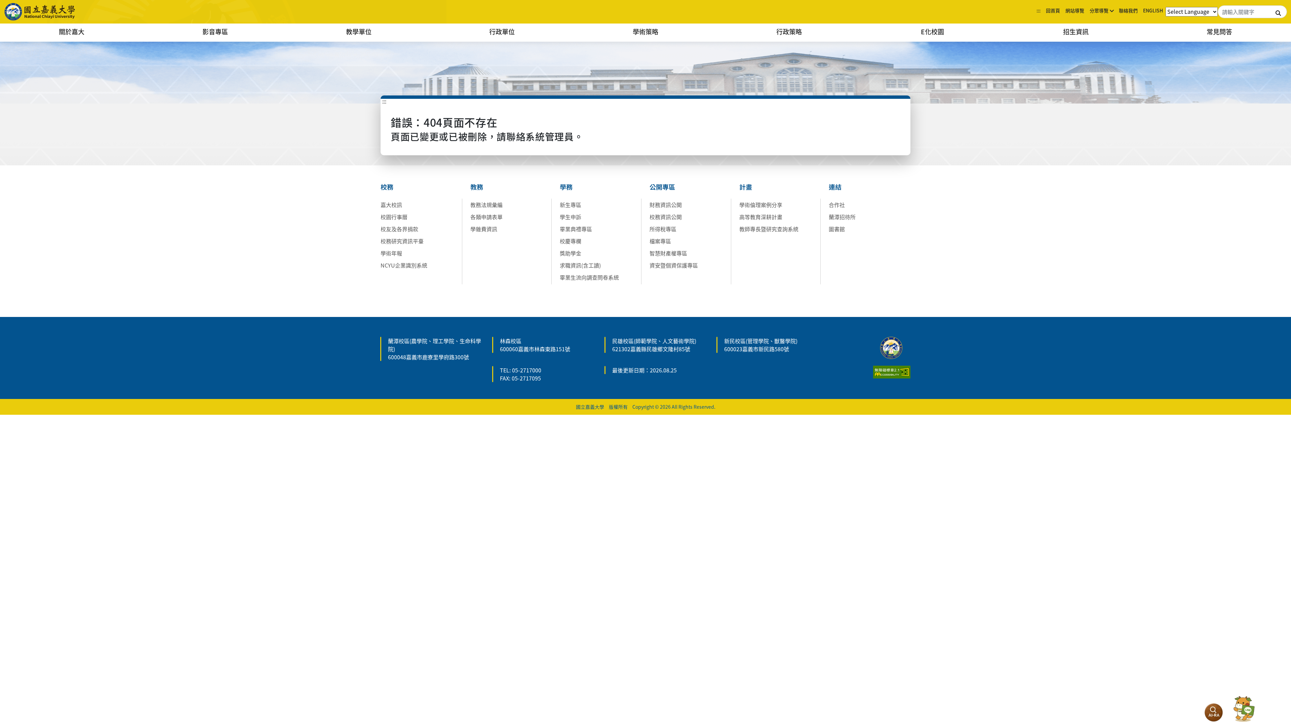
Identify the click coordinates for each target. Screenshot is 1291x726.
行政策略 (789, 31)
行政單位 (502, 31)
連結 (835, 187)
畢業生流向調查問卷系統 (589, 277)
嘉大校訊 (391, 204)
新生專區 (570, 204)
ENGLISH (1153, 10)
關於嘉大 (71, 31)
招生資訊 (1076, 31)
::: (1038, 10)
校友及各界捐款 (399, 229)
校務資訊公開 (666, 216)
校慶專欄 (570, 241)
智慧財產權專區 (668, 253)
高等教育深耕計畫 (760, 216)
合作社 (837, 204)
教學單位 (358, 31)
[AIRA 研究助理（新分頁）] (1214, 712)
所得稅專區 (663, 229)
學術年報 (391, 253)
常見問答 (1219, 31)
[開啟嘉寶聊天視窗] (1243, 709)
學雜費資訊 (483, 229)
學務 (566, 187)
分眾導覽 (1099, 10)
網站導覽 (1074, 10)
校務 (387, 187)
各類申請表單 (486, 216)
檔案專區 (660, 241)
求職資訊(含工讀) (580, 265)
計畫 (745, 187)
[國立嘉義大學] (40, 11)
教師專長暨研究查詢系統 (768, 229)
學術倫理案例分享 (760, 204)
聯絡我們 (1128, 10)
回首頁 (1053, 10)
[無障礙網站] (891, 371)
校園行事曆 (394, 216)
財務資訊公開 (666, 204)
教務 (476, 187)
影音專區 (215, 31)
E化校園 (932, 31)
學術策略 (645, 31)
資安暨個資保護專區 (674, 265)
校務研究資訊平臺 (402, 241)
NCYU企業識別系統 (404, 265)
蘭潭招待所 (842, 216)
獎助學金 (570, 253)
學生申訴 (570, 216)
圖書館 (837, 229)
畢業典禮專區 (576, 229)
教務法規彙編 (486, 204)
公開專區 (662, 187)
